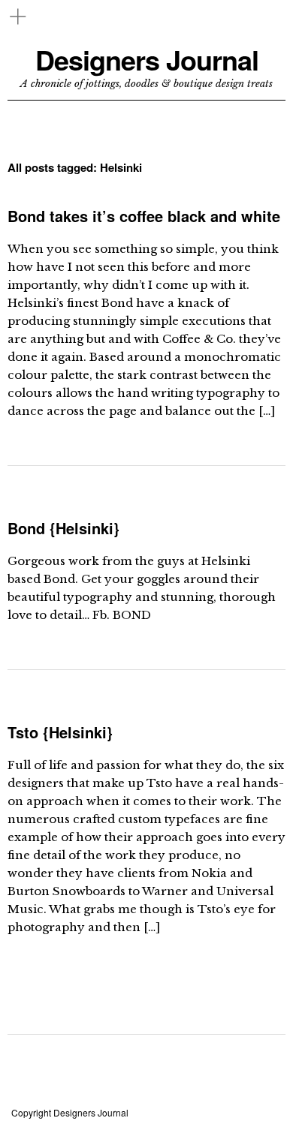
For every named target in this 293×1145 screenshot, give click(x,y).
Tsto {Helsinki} (60, 732)
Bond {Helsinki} (63, 528)
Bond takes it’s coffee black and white (144, 216)
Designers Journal (146, 59)
